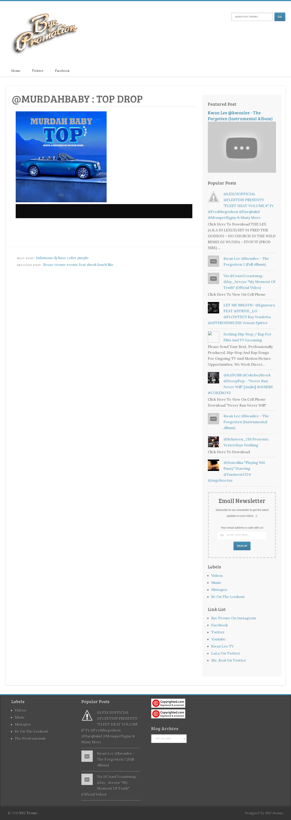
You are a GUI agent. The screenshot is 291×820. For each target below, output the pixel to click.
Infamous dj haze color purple (62, 257)
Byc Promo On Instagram (233, 618)
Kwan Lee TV (222, 646)
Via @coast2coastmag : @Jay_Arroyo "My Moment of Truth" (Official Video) (249, 281)
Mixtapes (219, 589)
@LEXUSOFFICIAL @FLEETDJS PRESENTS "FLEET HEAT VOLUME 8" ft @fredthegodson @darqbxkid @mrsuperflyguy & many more (240, 206)
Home (15, 71)
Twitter (38, 71)
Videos (217, 575)
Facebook (62, 71)
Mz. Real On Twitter (228, 660)
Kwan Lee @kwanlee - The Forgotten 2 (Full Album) (116, 759)
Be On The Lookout (228, 596)
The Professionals (30, 738)
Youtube (218, 639)
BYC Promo (274, 813)
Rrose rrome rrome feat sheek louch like (78, 264)
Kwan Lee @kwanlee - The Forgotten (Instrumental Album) (240, 115)
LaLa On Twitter (225, 653)
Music (216, 582)
